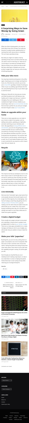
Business (16, 415)
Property (5, 417)
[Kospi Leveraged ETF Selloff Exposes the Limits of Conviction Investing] (14, 303)
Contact (3, 402)
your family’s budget (21, 224)
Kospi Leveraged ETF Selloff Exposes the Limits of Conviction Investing (14, 313)
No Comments (23, 34)
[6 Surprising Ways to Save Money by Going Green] (14, 15)
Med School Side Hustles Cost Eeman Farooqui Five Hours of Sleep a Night (14, 336)
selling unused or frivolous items (10, 203)
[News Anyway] (15, 2)
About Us (3, 399)
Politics (10, 417)
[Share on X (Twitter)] (13, 40)
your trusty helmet (20, 107)
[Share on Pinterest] (21, 40)
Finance (11, 415)
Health (20, 417)
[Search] (27, 2)
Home (2, 397)
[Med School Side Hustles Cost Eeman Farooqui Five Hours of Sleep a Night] (14, 326)
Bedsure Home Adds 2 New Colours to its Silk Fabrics (8, 286)
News (3, 25)
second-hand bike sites (20, 104)
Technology (22, 415)
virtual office (7, 85)
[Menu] (2, 2)
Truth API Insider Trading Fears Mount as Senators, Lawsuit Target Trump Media (12, 358)
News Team (8, 34)
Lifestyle (15, 417)
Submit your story (5, 404)
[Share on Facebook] (5, 40)
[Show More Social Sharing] (26, 40)
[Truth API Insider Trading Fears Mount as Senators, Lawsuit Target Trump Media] (14, 348)
